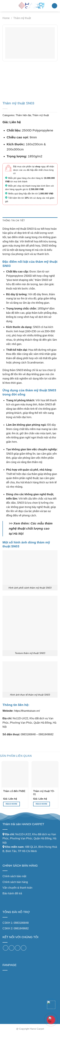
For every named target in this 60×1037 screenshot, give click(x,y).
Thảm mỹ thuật (22, 18)
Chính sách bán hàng (15, 882)
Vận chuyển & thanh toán (17, 887)
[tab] (30, 220)
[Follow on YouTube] (23, 948)
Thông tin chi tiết (13, 220)
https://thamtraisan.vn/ (27, 710)
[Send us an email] (11, 948)
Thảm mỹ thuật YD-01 (44, 793)
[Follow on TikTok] (5, 948)
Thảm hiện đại (23, 115)
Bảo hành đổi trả (12, 893)
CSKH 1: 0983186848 (15, 922)
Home (6, 18)
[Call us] (17, 948)
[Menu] (4, 6)
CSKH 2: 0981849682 (15, 928)
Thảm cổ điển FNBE (14, 791)
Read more (11, 804)
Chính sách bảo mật (14, 876)
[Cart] (54, 6)
